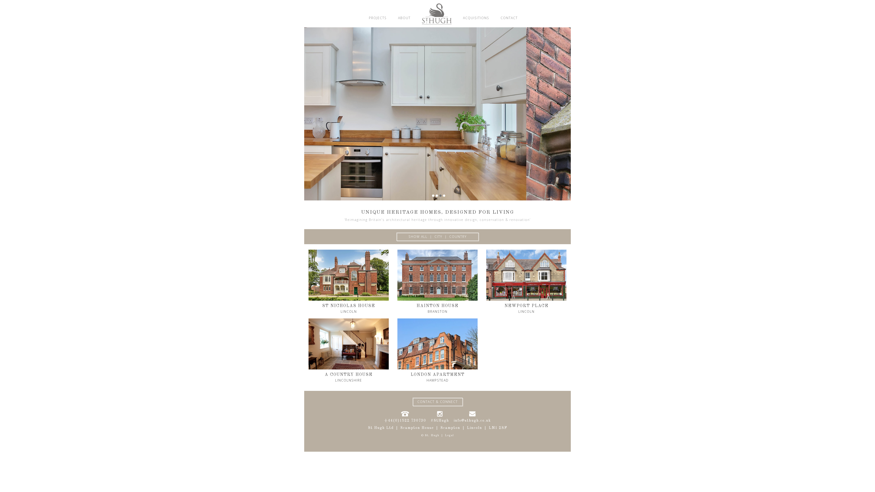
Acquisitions (476, 18)
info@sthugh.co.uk (472, 421)
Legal (449, 435)
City (438, 236)
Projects (378, 18)
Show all (418, 236)
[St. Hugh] (437, 13)
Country (458, 236)
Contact (509, 18)
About (404, 18)
